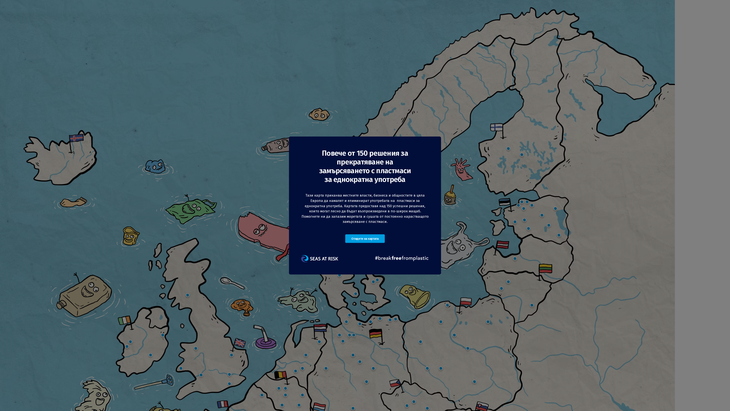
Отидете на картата (364, 238)
